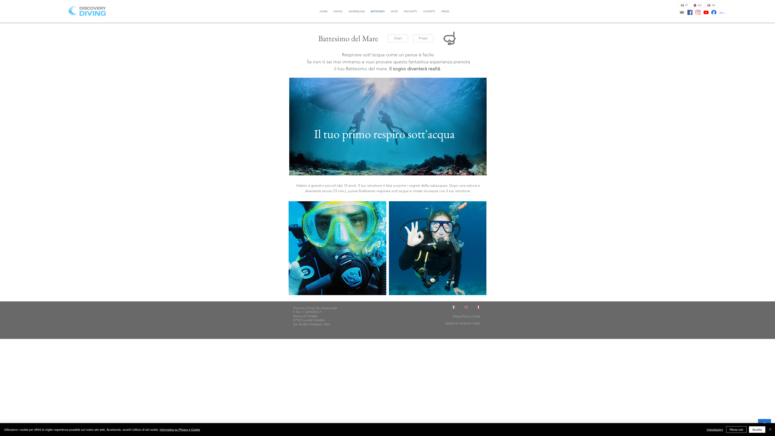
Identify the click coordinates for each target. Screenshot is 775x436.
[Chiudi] (770, 429)
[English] (464, 307)
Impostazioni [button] (715, 430)
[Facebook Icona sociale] (689, 12)
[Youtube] (706, 12)
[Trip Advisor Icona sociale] (681, 12)
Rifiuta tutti (736, 430)
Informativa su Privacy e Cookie (180, 430)
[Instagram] (698, 12)
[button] (398, 38)
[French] (476, 307)
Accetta (757, 430)
